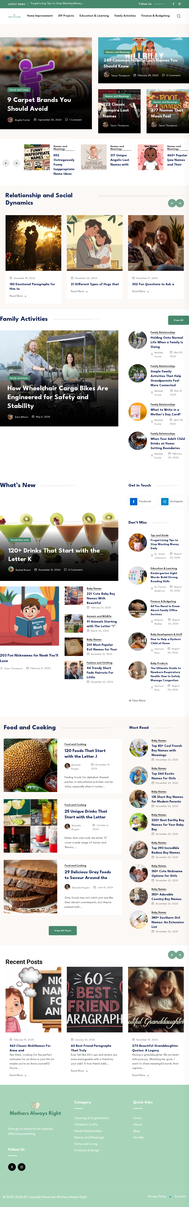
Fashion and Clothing (99, 663)
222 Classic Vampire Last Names (116, 110)
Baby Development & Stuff (166, 634)
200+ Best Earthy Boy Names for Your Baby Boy (168, 825)
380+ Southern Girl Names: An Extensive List (168, 922)
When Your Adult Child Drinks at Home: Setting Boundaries (168, 443)
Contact (180, 1196)
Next (16, 163)
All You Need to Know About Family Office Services (165, 610)
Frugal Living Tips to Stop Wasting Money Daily (165, 544)
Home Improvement (40, 16)
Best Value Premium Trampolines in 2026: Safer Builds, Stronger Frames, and (57, 397)
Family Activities (125, 16)
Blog (136, 1131)
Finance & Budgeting (155, 16)
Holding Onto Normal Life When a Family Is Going (167, 342)
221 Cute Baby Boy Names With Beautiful (101, 598)
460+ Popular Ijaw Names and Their (177, 160)
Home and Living (19, 90)
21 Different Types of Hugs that (95, 284)
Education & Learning (94, 16)
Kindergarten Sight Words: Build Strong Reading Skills (164, 577)
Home (137, 1118)
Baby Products (159, 663)
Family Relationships (163, 332)
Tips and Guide (160, 535)
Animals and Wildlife (99, 616)
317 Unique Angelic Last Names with (119, 160)
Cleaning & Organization (91, 1118)
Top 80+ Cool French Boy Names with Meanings (167, 750)
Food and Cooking (75, 744)
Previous (6, 163)
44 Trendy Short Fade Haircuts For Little (100, 673)
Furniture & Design (86, 1150)
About (137, 1124)
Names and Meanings (118, 52)
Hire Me (138, 1137)
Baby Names (94, 588)
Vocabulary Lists (20, 540)
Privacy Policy (157, 1196)
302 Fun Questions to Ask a (153, 284)
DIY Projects (66, 16)
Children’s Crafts (86, 1124)
